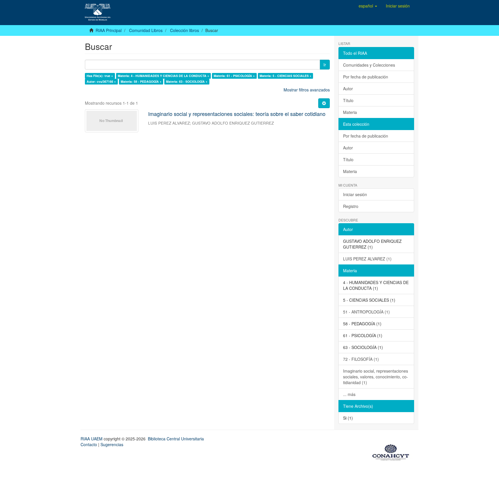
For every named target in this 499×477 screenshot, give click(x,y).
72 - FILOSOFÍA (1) (361, 359)
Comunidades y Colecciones (369, 65)
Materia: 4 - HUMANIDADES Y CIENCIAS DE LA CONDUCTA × (163, 76)
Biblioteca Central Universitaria (176, 439)
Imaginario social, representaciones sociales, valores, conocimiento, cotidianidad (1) (375, 376)
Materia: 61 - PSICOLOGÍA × (234, 76)
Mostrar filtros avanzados (307, 90)
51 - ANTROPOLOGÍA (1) (366, 312)
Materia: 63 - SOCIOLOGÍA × (186, 81)
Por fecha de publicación (365, 77)
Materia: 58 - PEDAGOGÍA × (141, 81)
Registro (350, 206)
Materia (350, 112)
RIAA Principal (109, 30)
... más (349, 394)
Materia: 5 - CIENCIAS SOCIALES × (285, 76)
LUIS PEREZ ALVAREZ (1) (367, 259)
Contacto (89, 444)
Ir (324, 64)
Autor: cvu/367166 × (101, 81)
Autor (348, 88)
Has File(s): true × (100, 76)
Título (348, 100)
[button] (367, 6)
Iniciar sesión (355, 194)
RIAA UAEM (92, 439)
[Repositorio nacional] (392, 451)
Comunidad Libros (146, 30)
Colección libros (184, 30)
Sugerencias (111, 444)
